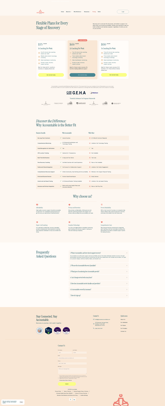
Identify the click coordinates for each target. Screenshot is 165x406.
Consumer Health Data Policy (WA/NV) (64, 393)
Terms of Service (68, 380)
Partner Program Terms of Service (81, 391)
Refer (99, 11)
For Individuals (124, 322)
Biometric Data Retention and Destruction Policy (67, 395)
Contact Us (123, 331)
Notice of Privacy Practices (81, 393)
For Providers (124, 328)
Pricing (94, 11)
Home (62, 11)
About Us (123, 319)
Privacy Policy (62, 380)
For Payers (123, 325)
